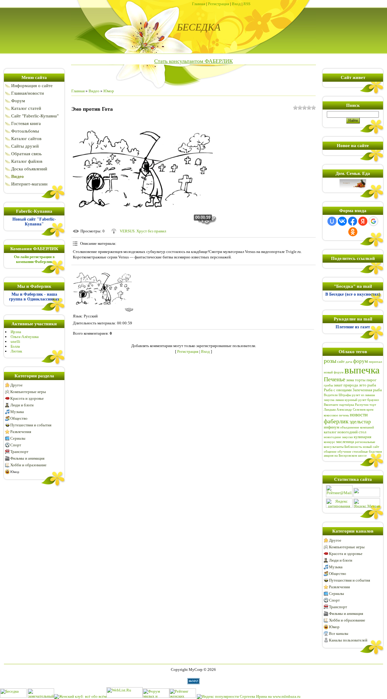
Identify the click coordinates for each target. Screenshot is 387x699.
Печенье (334, 379)
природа (350, 385)
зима (350, 380)
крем (369, 409)
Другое (16, 385)
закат (338, 385)
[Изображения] (103, 289)
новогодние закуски (338, 437)
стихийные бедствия (367, 451)
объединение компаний (357, 427)
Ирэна (16, 332)
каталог (330, 432)
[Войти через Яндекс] (362, 221)
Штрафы (345, 395)
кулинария (362, 437)
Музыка (17, 411)
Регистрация (218, 4)
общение (330, 451)
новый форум (333, 372)
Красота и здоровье (27, 398)
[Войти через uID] (332, 221)
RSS (246, 4)
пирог (371, 380)
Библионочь (353, 446)
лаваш (339, 400)
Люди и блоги (22, 405)
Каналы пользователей (348, 640)
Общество (19, 418)
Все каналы (338, 633)
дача (349, 361)
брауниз (373, 400)
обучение (344, 451)
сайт (341, 361)
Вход (236, 4)
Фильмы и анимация (27, 458)
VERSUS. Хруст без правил (143, 231)
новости (359, 415)
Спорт (15, 445)
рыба (371, 385)
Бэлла (15, 346)
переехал (375, 361)
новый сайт (371, 446)
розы (330, 360)
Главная (198, 4)
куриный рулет (355, 400)
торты (360, 380)
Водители (331, 395)
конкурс (329, 442)
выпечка (362, 370)
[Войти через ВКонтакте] (342, 221)
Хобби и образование (28, 465)
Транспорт (19, 451)
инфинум (331, 427)
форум (360, 361)
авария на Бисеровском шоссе (345, 455)
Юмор (14, 472)
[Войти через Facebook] (352, 221)
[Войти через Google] (373, 221)
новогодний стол (351, 432)
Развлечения (20, 431)
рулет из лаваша (363, 395)
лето (362, 385)
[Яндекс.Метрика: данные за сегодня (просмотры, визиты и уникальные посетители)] (366, 503)
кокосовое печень (336, 415)
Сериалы (17, 438)
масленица (345, 441)
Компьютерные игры (28, 391)
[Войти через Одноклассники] (352, 231)
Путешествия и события (30, 425)
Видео (94, 91)
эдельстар (360, 422)
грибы (328, 385)
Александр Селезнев (351, 409)
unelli (15, 341)
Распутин (362, 404)
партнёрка (346, 404)
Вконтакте (331, 404)
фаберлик (336, 421)
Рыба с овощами (338, 390)
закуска (329, 400)
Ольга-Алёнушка (25, 336)
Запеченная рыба (367, 390)
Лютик (16, 351)
